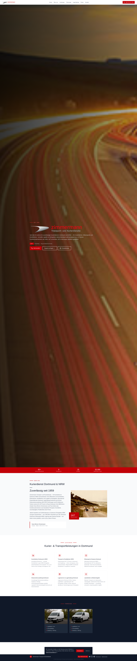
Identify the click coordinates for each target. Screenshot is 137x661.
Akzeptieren (80, 650)
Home (50, 2)
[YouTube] (89, 656)
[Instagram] (92, 656)
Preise (82, 2)
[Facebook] (94, 656)
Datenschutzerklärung (51, 652)
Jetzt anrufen (36, 248)
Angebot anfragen (48, 248)
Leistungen (62, 2)
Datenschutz (104, 656)
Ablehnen (88, 650)
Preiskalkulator (65, 248)
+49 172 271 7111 (129, 2)
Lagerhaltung (76, 2)
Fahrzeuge (68, 2)
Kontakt (87, 2)
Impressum (98, 656)
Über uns (56, 2)
